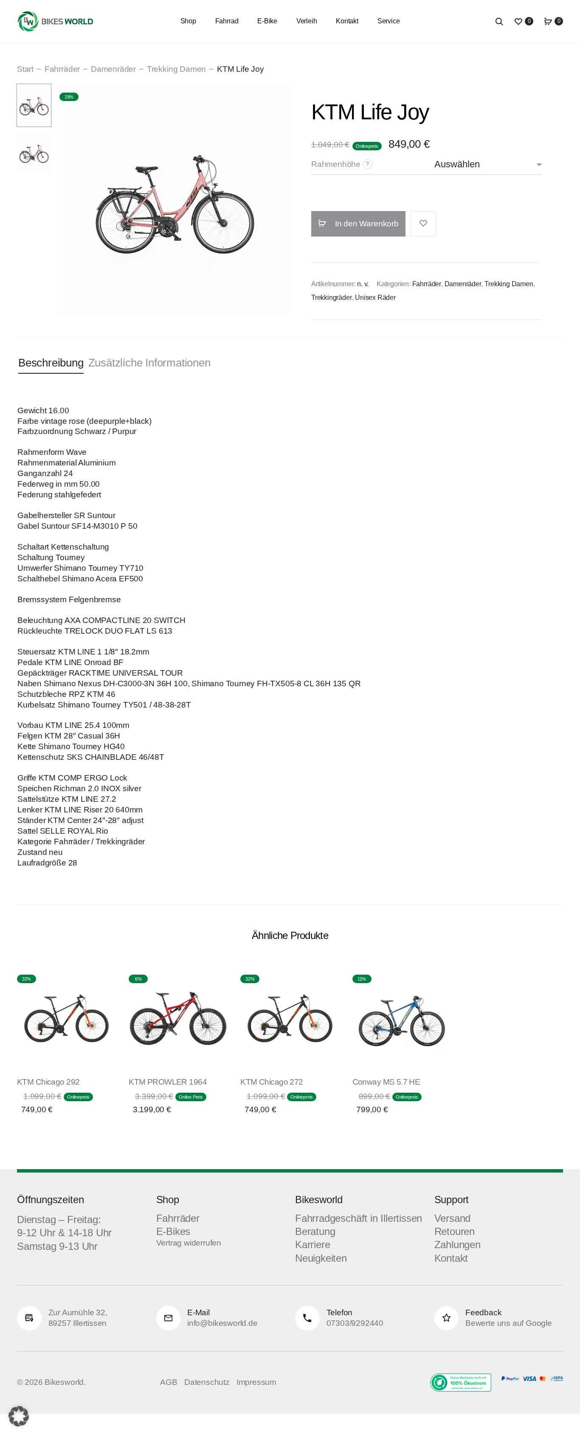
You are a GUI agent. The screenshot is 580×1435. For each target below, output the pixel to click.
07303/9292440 (355, 1323)
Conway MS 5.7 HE (386, 1081)
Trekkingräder (331, 297)
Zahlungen (457, 1244)
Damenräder (113, 69)
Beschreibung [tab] (51, 363)
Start (25, 69)
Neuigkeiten (321, 1258)
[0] (518, 21)
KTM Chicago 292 (48, 1081)
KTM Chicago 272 (271, 1081)
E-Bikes (173, 1231)
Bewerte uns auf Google (508, 1323)
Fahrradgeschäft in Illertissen (358, 1218)
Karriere (312, 1244)
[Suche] (499, 21)
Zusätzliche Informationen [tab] (149, 363)
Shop (188, 21)
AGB (168, 1382)
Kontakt (347, 21)
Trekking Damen (176, 69)
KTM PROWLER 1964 (168, 1081)
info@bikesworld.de (222, 1323)
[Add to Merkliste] (423, 224)
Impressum (256, 1382)
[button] (18, 1416)
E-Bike (267, 21)
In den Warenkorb (366, 223)
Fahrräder (62, 69)
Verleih (306, 21)
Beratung (315, 1231)
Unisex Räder (375, 297)
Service (388, 21)
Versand (452, 1218)
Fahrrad (227, 21)
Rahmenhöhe (335, 164)
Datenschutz (207, 1382)
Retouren (454, 1231)
